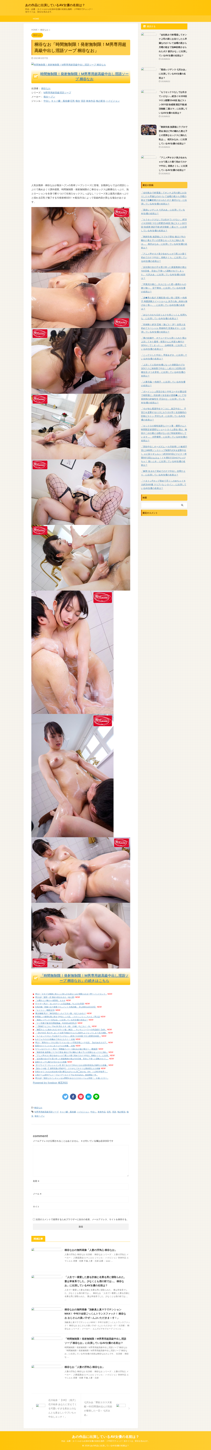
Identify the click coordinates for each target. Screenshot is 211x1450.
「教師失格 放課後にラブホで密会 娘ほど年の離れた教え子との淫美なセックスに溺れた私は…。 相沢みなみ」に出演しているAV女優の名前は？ (173, 135)
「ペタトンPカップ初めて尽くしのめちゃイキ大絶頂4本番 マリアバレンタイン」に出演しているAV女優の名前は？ (163, 484)
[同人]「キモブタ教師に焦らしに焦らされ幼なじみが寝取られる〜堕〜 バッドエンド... (71, 994)
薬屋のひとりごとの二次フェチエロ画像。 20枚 (55, 1046)
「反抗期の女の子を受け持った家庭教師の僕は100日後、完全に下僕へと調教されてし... (71, 1059)
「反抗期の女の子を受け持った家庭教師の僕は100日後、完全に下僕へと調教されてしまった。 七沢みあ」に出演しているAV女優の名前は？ (163, 272)
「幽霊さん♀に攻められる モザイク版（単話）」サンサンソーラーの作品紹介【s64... (70, 1029)
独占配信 (100, 100)
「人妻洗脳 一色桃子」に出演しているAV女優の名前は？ (163, 383)
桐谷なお (46, 88)
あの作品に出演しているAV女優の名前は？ (55, 5)
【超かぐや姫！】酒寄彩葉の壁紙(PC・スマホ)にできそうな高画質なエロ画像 (67, 1068)
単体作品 (90, 100)
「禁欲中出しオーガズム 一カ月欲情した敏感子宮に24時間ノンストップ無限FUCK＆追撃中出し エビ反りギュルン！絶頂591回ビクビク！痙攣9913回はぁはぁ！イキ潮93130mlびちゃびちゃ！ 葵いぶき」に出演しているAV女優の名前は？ (164, 455)
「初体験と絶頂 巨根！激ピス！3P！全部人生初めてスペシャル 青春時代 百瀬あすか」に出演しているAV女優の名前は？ (163, 328)
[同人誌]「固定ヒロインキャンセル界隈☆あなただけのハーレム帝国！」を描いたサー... (71, 1078)
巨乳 (72, 100)
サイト (36, 1206)
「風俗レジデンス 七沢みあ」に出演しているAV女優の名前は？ (61, 1020)
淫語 (83, 100)
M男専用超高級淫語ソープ (57, 92)
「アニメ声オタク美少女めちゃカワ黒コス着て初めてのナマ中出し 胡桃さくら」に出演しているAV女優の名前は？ (164, 257)
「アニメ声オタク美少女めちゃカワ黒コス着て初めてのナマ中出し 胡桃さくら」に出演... (72, 1055)
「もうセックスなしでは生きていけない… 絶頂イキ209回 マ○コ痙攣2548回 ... (68, 1036)
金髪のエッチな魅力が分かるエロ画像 (51, 1062)
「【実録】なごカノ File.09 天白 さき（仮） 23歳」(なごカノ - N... (63, 1026)
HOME (36, 18)
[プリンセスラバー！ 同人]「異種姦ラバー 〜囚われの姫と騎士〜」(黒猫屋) (66, 1049)
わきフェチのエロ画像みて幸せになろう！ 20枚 (55, 1039)
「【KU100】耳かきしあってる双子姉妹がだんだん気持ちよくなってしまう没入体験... (71, 1033)
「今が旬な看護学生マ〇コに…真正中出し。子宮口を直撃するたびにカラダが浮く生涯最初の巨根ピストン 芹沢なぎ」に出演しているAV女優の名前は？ (163, 414)
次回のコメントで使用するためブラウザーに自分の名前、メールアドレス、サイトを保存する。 (82, 1219)
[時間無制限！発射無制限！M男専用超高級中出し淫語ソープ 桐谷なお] (80, 270)
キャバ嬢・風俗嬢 (60, 100)
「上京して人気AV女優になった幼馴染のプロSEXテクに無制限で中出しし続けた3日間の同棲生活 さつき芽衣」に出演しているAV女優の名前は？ (163, 370)
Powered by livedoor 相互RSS (50, 1082)
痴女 (78, 100)
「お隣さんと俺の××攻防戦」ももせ (50, 1000)
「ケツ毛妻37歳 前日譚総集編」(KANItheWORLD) (56, 1023)
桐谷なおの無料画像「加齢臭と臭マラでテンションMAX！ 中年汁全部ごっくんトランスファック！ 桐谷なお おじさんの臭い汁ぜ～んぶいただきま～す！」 (95, 1313)
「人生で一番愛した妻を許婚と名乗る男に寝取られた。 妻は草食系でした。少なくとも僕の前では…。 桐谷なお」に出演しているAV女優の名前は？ (95, 1281)
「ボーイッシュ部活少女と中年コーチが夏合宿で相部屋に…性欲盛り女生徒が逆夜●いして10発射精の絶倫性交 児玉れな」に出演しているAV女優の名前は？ (163, 397)
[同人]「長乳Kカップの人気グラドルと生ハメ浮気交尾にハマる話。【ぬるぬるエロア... (71, 1042)
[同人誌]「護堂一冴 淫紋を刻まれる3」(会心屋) (54, 997)
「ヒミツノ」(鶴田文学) (45, 1010)
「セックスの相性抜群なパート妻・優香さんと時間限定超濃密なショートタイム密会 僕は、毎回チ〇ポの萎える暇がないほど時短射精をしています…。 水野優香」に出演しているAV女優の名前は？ (164, 433)
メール (37, 1193)
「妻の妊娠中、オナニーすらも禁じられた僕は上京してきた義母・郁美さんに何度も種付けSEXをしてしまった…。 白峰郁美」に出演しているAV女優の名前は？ (163, 343)
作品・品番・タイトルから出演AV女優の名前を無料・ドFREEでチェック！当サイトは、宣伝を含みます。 (105, 1441)
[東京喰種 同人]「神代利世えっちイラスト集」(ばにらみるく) (60, 1013)
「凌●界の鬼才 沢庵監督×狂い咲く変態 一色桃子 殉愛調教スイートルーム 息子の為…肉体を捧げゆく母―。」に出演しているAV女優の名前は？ (164, 303)
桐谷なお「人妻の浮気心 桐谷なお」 (85, 1366)
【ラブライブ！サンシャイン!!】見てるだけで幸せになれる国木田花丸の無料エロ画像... (71, 1065)
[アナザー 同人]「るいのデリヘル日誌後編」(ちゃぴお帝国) (59, 1003)
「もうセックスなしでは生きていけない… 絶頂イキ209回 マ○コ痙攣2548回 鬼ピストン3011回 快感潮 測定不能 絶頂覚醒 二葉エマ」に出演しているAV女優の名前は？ (164, 225)
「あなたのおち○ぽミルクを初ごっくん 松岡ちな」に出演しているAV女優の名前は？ (164, 316)
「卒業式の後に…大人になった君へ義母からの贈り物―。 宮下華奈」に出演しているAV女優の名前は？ (163, 288)
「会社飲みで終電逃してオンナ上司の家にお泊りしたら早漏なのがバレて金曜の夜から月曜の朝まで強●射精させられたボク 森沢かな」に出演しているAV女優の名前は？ (164, 198)
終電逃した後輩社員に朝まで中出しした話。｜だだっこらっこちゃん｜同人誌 (67, 1016)
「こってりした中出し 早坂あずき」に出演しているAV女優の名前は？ (164, 357)
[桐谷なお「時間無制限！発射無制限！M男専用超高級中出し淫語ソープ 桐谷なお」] (88, 1097)
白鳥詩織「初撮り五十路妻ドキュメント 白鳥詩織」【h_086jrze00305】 (65, 1007)
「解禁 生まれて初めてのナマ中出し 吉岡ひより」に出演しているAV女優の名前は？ (163, 473)
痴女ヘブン (49, 96)
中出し (47, 100)
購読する (151, 26)
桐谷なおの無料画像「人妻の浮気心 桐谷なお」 (91, 1249)
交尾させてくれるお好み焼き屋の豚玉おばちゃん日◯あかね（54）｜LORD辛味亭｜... (71, 1071)
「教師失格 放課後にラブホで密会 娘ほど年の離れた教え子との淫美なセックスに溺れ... (71, 1052)
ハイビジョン (113, 100)
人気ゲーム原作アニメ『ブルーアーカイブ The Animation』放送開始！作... (66, 1075)
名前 (36, 1181)
